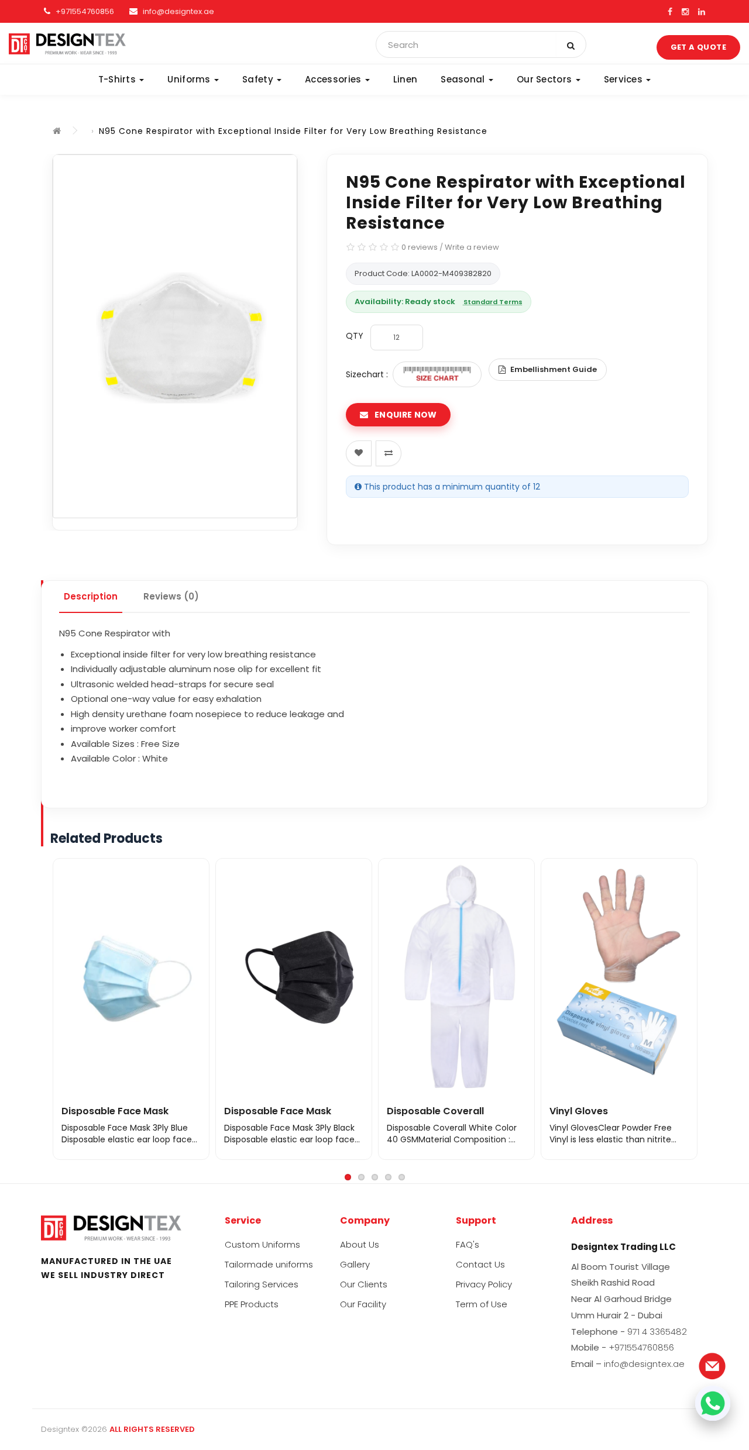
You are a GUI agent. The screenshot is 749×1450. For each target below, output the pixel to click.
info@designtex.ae (178, 11)
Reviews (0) (171, 596)
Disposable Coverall (435, 1111)
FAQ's (467, 1244)
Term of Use (481, 1304)
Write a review (472, 247)
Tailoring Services (261, 1284)
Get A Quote (698, 47)
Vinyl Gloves (578, 1111)
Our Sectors (546, 79)
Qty (354, 336)
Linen (405, 79)
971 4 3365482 (657, 1331)
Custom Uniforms (262, 1244)
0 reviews (419, 247)
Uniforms (190, 79)
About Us (359, 1244)
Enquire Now (405, 415)
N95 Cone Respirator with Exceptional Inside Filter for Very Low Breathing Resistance (293, 131)
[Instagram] (685, 12)
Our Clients (363, 1284)
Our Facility (363, 1304)
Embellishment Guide (553, 369)
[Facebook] (670, 12)
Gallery (355, 1264)
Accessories (334, 79)
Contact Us (480, 1264)
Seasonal (464, 79)
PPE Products (252, 1304)
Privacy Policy (484, 1284)
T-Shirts (118, 79)
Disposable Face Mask (115, 1111)
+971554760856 (84, 11)
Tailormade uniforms (269, 1264)
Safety (259, 79)
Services (624, 79)
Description (91, 596)
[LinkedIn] (701, 12)
